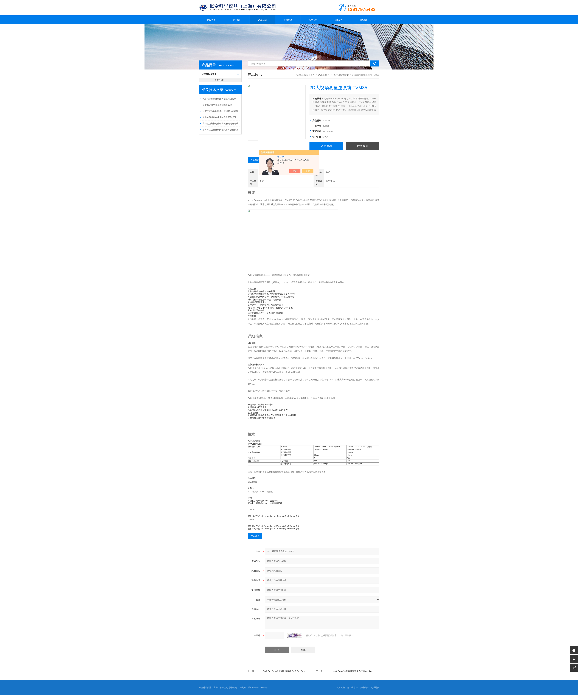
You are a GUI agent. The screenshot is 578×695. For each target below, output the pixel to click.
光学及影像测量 (209, 74)
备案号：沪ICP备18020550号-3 (254, 687)
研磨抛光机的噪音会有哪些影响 (217, 105)
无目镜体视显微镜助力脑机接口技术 (219, 99)
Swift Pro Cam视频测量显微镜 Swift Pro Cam (284, 671)
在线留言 (338, 20)
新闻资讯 (288, 20)
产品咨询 (326, 146)
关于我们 (237, 20)
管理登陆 (364, 687)
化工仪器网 (352, 687)
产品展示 (262, 20)
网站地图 (375, 687)
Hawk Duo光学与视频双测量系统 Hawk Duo (352, 671)
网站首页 (211, 20)
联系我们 (364, 20)
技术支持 (313, 20)
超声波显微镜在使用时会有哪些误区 (219, 117)
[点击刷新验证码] (294, 635)
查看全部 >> (220, 80)
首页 (312, 75)
